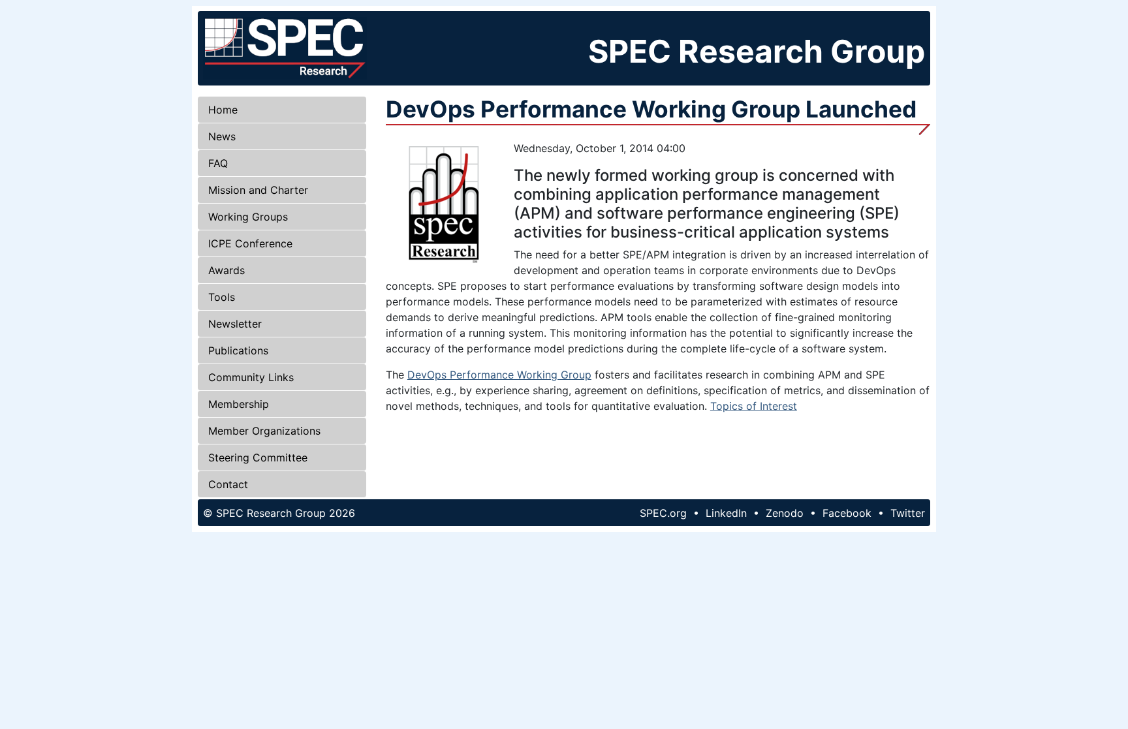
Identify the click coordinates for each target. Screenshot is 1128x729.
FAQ (218, 163)
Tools (221, 296)
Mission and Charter (258, 189)
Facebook (846, 513)
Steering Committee (257, 457)
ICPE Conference (250, 243)
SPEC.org (663, 513)
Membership (238, 404)
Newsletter (235, 323)
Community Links (251, 377)
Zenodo (785, 513)
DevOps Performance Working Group (499, 374)
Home (223, 109)
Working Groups (248, 216)
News (222, 136)
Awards (226, 270)
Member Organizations (264, 430)
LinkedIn (726, 513)
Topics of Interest (753, 405)
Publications (238, 350)
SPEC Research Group (756, 51)
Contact (228, 484)
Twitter (907, 513)
